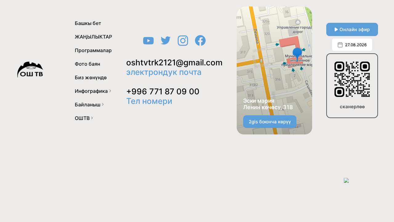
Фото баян (87, 64)
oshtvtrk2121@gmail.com (174, 62)
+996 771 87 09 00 (162, 91)
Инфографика (91, 91)
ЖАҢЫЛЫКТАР (93, 37)
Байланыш (87, 104)
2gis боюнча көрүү (270, 122)
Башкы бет (88, 23)
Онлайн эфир (355, 29)
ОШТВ (82, 118)
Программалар (93, 50)
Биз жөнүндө (91, 77)
